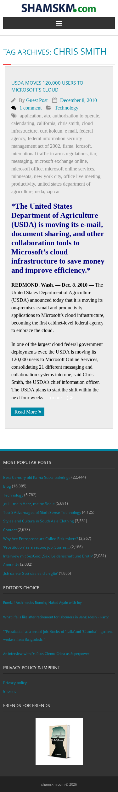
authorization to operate (76, 115)
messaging (21, 161)
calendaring (22, 123)
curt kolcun (51, 131)
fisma (68, 146)
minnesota (21, 176)
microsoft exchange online (61, 161)
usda (39, 191)
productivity (23, 184)
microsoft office (26, 168)
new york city (47, 176)
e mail (71, 131)
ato (47, 115)
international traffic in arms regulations (49, 153)
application (31, 115)
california (46, 123)
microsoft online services (69, 168)
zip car (53, 191)
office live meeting (82, 176)
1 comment (31, 107)
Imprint (9, 691)
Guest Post (37, 100)
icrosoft (83, 146)
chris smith (68, 123)
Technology (66, 107)
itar (93, 153)
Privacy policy (15, 682)
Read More (25, 411)
